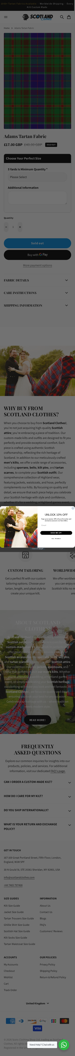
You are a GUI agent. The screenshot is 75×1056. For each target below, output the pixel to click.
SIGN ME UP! (56, 533)
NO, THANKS (56, 538)
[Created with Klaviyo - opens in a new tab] (37, 549)
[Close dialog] (73, 508)
